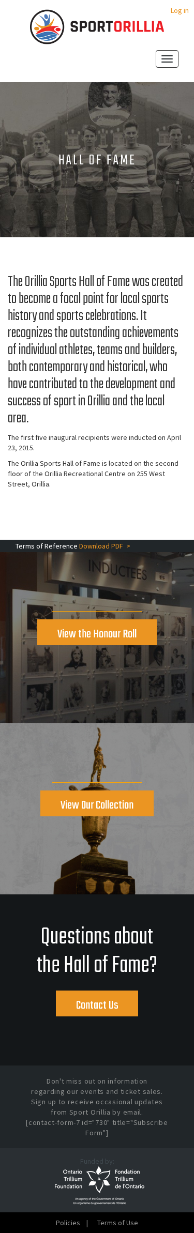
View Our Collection (97, 805)
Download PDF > (104, 546)
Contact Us (97, 1005)
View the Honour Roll (97, 634)
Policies (68, 1222)
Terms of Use (117, 1222)
